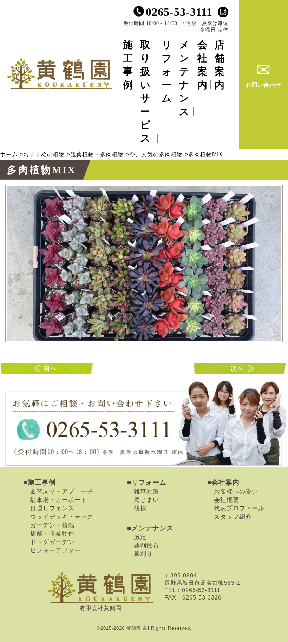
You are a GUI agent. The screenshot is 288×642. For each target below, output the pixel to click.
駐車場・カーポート (58, 499)
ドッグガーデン (52, 541)
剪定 (140, 537)
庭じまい (146, 499)
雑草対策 (146, 491)
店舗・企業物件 (52, 533)
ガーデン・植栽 (52, 525)
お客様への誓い (236, 491)
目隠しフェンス (52, 508)
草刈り (143, 553)
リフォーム (167, 71)
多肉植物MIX (47, 368)
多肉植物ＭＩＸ (240, 368)
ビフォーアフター (55, 550)
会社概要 (226, 499)
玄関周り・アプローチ (61, 491)
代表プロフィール (239, 508)
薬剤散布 (146, 545)
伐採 (140, 508)
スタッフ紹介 (233, 516)
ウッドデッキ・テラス (61, 516)
